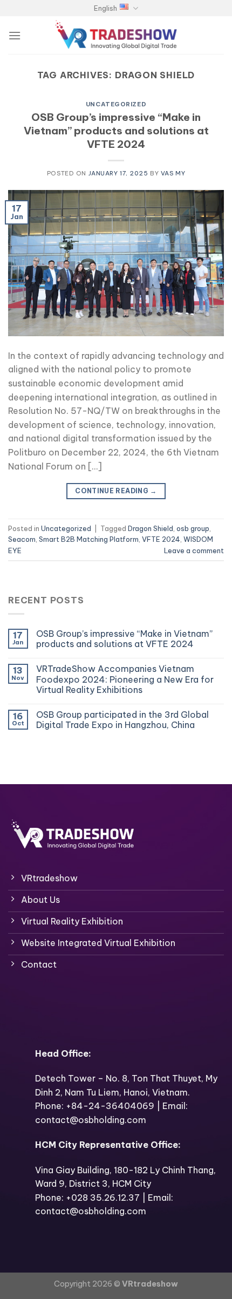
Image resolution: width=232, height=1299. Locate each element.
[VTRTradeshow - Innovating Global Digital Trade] (116, 35)
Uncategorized (116, 104)
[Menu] (14, 35)
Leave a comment (194, 550)
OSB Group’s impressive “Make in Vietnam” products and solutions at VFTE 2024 (116, 131)
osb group (192, 528)
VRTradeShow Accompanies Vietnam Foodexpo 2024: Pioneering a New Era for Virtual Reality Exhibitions (125, 679)
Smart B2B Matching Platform (89, 539)
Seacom (22, 539)
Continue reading (116, 491)
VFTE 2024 (161, 539)
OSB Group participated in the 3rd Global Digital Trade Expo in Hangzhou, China (122, 720)
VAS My (173, 173)
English (105, 8)
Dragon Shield (150, 528)
